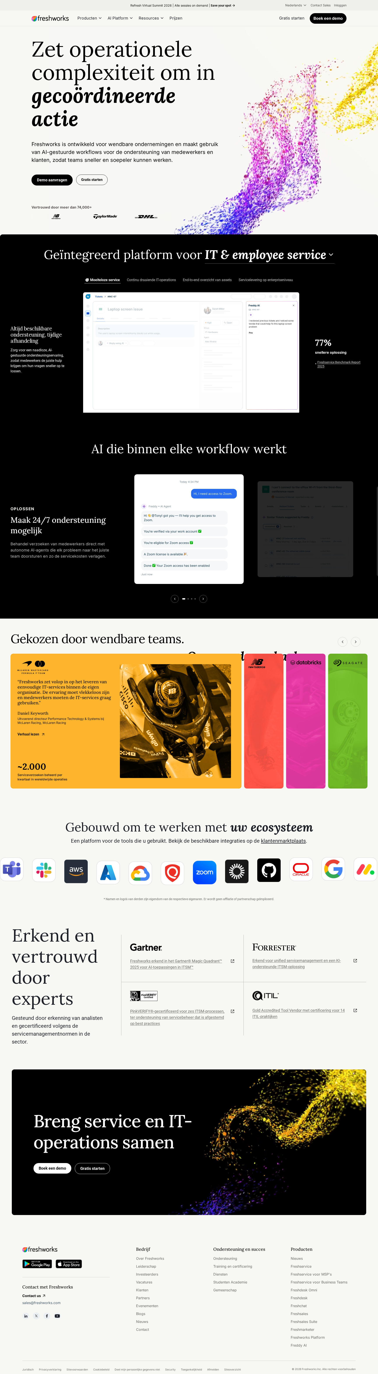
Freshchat (299, 1306)
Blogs (140, 1314)
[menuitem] (296, 5)
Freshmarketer (302, 1329)
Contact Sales (321, 5)
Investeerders (147, 1274)
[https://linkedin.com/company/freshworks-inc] (25, 1315)
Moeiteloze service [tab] (105, 280)
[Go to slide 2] (188, 599)
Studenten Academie (230, 1282)
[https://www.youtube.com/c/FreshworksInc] (57, 1315)
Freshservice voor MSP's (311, 1274)
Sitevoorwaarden (77, 1369)
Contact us (31, 1296)
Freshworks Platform (308, 1337)
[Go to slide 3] (191, 599)
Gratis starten (92, 1168)
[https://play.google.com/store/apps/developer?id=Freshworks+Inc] (37, 1264)
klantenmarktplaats (283, 841)
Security (170, 1369)
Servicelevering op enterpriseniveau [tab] (266, 280)
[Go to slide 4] (195, 599)
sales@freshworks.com (41, 1303)
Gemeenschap (225, 1290)
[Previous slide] (175, 599)
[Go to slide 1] (183, 599)
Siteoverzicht (232, 1369)
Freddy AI (299, 1345)
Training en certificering (232, 1266)
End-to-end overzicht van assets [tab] (207, 280)
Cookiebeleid (101, 1369)
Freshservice (301, 1266)
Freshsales (299, 1314)
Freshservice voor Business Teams (319, 1282)
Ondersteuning (225, 1258)
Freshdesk (299, 1298)
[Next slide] (203, 599)
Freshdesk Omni (304, 1290)
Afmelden (213, 1369)
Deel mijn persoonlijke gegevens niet (137, 1369)
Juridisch (28, 1369)
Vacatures (144, 1282)
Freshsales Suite (304, 1321)
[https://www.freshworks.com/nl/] (50, 18)
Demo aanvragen (52, 180)
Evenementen (147, 1306)
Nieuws (142, 1321)
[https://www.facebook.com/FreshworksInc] (46, 1315)
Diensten (220, 1274)
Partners (143, 1298)
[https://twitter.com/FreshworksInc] (36, 1315)
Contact (142, 1329)
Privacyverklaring (50, 1369)
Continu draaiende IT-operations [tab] (151, 280)
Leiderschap (146, 1266)
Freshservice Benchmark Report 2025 (338, 364)
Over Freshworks (150, 1258)
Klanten (142, 1290)
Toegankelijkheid (191, 1369)
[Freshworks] (66, 1249)
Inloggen (340, 5)
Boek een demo (328, 18)
